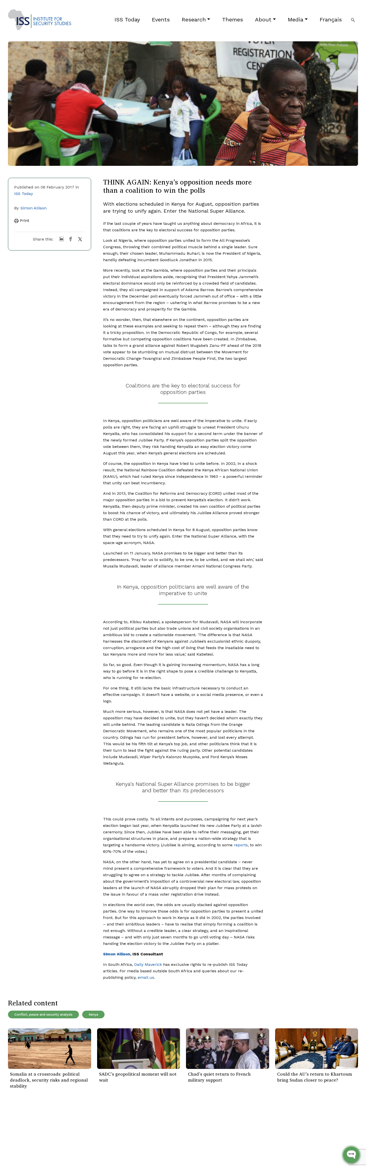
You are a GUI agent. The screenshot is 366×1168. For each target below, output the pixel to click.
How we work (80, 1130)
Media (295, 19)
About (263, 19)
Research (194, 19)
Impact (74, 1138)
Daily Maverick (148, 964)
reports (241, 845)
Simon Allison (33, 208)
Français (331, 19)
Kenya (93, 1014)
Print (24, 220)
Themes (232, 19)
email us (146, 977)
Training (15, 1153)
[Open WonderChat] (351, 1155)
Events (161, 19)
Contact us (77, 1153)
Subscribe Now (334, 1131)
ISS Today (127, 19)
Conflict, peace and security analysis (43, 1014)
